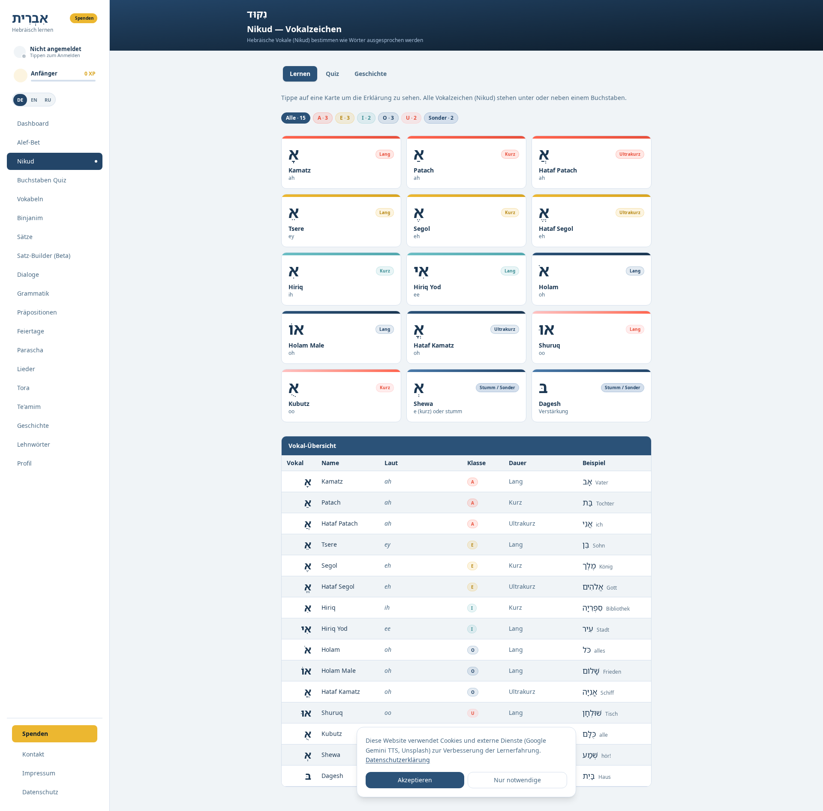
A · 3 (323, 117)
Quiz (332, 74)
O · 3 (388, 117)
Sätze (25, 237)
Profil (24, 463)
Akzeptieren (415, 780)
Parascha (30, 350)
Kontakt (33, 754)
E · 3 (345, 117)
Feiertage (30, 331)
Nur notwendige (517, 780)
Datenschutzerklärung (398, 760)
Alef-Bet (28, 142)
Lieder (26, 369)
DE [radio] (20, 100)
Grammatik (33, 293)
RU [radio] (48, 100)
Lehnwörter (33, 444)
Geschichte (33, 425)
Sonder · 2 (441, 117)
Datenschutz (40, 792)
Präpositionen (37, 312)
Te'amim (29, 406)
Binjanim (30, 218)
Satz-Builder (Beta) (43, 255)
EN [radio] (34, 100)
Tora (23, 388)
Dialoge (28, 274)
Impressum (38, 773)
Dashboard (33, 123)
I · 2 (366, 117)
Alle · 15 (296, 117)
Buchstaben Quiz (41, 180)
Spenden (84, 18)
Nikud (25, 161)
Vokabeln (30, 199)
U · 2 (411, 117)
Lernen (300, 74)
